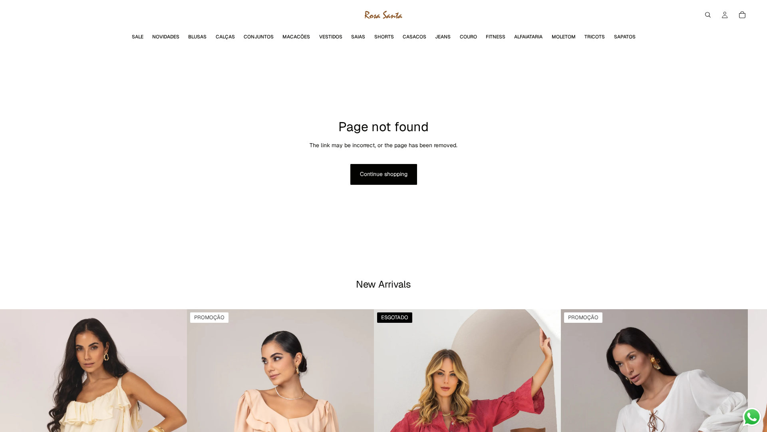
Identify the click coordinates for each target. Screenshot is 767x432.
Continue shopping (383, 174)
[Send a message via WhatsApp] (752, 417)
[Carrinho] (742, 15)
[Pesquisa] (708, 15)
